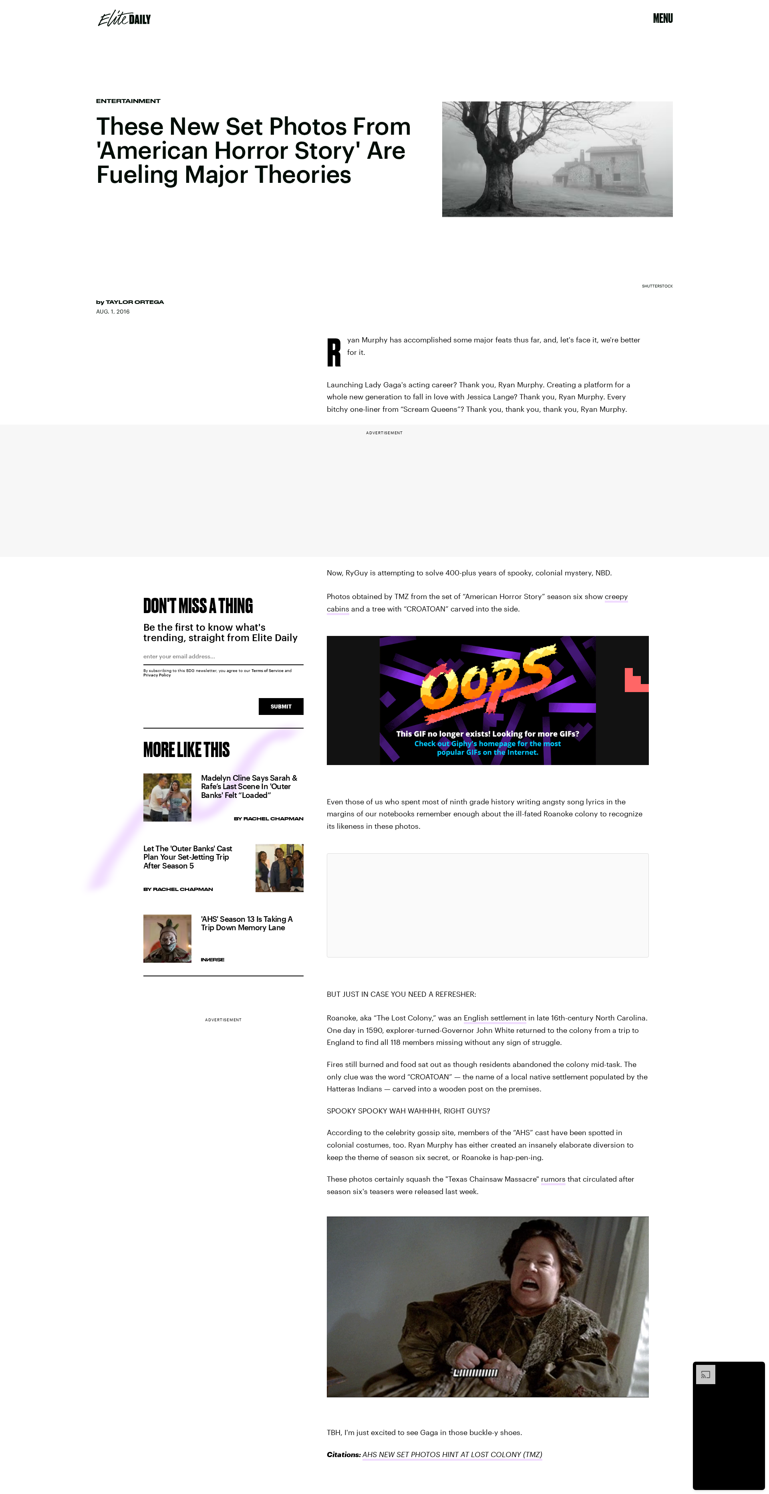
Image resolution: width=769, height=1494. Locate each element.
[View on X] (488, 905)
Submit (281, 706)
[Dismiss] (756, 1369)
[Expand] (701, 1369)
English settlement (495, 1017)
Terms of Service (268, 670)
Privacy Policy (157, 674)
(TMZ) (531, 1454)
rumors (553, 1178)
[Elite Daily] (124, 18)
